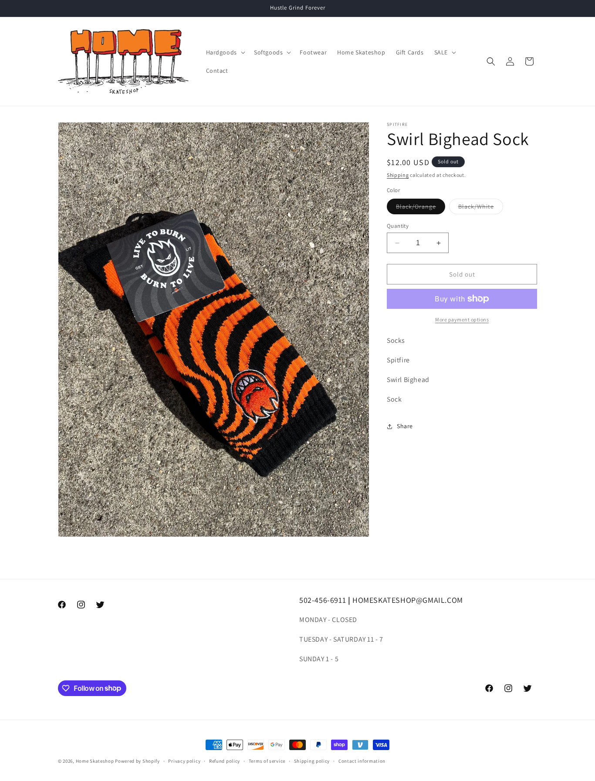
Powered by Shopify (137, 761)
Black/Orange (420, 208)
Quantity (398, 226)
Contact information (361, 760)
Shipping (398, 175)
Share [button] (405, 426)
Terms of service (267, 760)
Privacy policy (184, 760)
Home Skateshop (95, 761)
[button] (225, 52)
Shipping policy (312, 760)
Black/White (480, 208)
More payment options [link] (462, 319)
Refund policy (224, 760)
